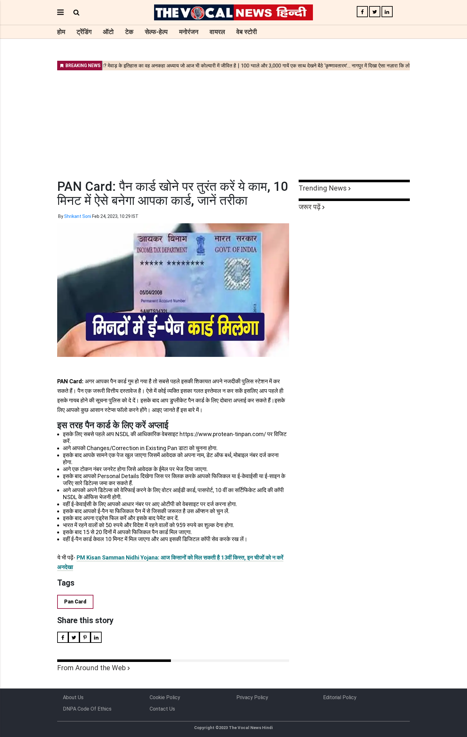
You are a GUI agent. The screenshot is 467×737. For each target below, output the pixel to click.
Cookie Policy (165, 697)
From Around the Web (91, 668)
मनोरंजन (188, 32)
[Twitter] (375, 12)
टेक (129, 32)
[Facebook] (362, 12)
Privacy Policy (252, 697)
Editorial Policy (339, 697)
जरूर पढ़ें (310, 207)
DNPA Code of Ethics (87, 709)
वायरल (217, 32)
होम (61, 32)
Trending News (323, 188)
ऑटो (108, 32)
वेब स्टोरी (246, 32)
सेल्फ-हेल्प (156, 32)
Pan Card (75, 602)
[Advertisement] (233, 120)
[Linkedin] (387, 12)
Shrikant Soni (77, 216)
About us (73, 697)
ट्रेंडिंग (84, 32)
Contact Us (162, 709)
